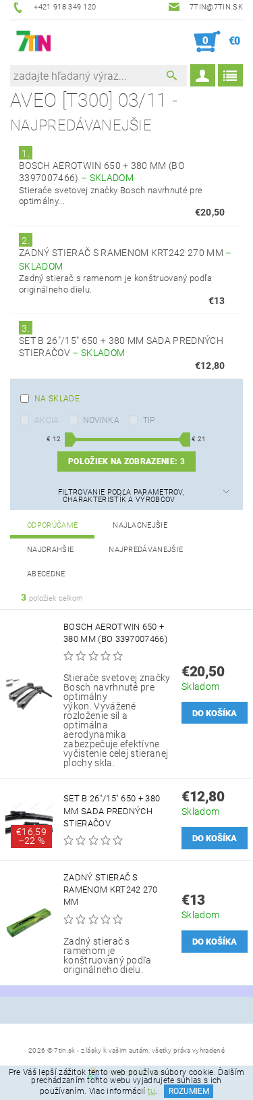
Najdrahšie (50, 549)
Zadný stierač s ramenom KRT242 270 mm (110, 889)
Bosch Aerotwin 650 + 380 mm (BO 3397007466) (115, 633)
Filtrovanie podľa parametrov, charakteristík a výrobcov (121, 496)
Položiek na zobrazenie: (126, 461)
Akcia (46, 420)
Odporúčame (52, 525)
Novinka (101, 420)
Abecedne (46, 574)
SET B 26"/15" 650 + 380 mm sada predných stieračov (111, 810)
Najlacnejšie (140, 525)
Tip (149, 420)
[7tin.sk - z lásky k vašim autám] (34, 41)
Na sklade (57, 398)
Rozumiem (189, 1091)
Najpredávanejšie (146, 549)
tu (152, 1091)
